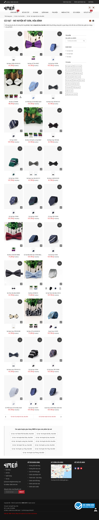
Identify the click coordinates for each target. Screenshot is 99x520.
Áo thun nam (69, 84)
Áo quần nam (69, 66)
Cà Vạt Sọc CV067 (33, 216)
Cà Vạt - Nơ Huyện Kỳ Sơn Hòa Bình (35, 16)
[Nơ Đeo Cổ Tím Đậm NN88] (11, 97)
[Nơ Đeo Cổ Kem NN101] (31, 288)
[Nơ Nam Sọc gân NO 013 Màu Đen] (31, 173)
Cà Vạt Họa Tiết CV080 (53, 369)
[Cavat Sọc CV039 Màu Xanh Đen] (53, 387)
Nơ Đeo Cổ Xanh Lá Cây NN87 (33, 140)
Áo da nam (68, 77)
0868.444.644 (14, 2)
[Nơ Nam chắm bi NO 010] (13, 43)
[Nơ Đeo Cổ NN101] (33, 273)
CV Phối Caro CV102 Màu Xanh (13, 408)
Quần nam (75, 80)
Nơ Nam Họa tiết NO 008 (13, 331)
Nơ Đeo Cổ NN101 (33, 293)
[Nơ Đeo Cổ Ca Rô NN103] (33, 311)
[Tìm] (84, 40)
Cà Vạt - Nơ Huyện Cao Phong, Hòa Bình (33, 452)
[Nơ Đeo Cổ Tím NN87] (40, 135)
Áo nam (82, 80)
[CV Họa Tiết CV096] (53, 196)
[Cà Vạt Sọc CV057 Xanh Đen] (31, 403)
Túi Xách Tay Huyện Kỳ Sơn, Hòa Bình (19, 416)
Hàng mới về (14, 11)
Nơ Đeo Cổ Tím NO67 (33, 63)
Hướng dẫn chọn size (34, 468)
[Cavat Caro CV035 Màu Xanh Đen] (55, 326)
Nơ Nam (69, 56)
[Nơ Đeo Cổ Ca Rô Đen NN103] (31, 326)
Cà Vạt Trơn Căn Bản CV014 (53, 293)
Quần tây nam (78, 73)
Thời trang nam (8, 16)
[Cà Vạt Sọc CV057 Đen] (35, 403)
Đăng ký (21, 492)
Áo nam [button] (35, 12)
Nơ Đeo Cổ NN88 (13, 101)
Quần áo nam (69, 91)
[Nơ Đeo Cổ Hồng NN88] (16, 97)
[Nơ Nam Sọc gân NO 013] (33, 158)
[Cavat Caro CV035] (53, 311)
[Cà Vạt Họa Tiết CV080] (53, 349)
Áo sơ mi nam (77, 66)
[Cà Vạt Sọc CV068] (13, 196)
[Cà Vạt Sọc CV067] (33, 196)
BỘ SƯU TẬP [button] (25, 12)
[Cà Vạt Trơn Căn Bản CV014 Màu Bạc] (46, 288)
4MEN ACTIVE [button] (65, 12)
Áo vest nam (69, 70)
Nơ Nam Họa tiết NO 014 (13, 369)
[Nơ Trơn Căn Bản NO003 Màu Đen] (13, 288)
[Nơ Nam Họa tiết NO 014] (13, 349)
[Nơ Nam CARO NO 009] (53, 158)
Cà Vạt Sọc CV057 (33, 408)
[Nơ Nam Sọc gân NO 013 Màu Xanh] (35, 173)
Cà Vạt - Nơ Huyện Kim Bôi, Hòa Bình (45, 441)
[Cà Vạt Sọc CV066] (33, 349)
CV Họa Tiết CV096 (53, 216)
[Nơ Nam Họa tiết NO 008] (13, 311)
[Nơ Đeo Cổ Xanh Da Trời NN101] (35, 288)
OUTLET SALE (88, 11)
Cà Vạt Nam (70, 53)
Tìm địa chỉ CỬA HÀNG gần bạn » (60, 480)
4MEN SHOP (24, 503)
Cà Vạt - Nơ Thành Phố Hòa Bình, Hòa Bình (22, 433)
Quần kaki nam (77, 70)
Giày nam (76, 84)
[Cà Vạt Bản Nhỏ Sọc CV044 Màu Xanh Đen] (33, 234)
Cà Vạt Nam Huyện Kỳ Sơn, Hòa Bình (47, 416)
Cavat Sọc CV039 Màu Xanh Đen (53, 408)
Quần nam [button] (45, 12)
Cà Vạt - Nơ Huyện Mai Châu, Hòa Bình (22, 437)
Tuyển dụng (9, 476)
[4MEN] (9, 8)
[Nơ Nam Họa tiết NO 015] (53, 81)
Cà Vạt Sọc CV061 (53, 255)
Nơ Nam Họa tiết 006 (53, 140)
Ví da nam (68, 87)
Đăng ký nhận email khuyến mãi (12, 489)
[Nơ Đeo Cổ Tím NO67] (33, 43)
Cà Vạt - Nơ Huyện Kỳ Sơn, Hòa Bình (45, 437)
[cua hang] (61, 471)
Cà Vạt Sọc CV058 (53, 63)
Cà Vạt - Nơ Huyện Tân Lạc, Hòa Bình (22, 445)
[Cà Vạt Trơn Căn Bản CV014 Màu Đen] (51, 288)
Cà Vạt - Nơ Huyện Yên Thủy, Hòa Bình (45, 449)
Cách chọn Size (67, 2)
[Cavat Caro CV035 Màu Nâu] (51, 326)
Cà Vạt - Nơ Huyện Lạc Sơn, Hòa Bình (45, 445)
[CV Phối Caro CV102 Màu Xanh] (13, 387)
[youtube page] (81, 468)
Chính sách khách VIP (35, 474)
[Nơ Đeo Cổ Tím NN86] (13, 250)
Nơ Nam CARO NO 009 (53, 178)
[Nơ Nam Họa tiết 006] (53, 120)
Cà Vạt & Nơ (70, 51)
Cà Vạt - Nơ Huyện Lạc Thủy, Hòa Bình (22, 449)
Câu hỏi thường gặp (34, 471)
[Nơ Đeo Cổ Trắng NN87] (31, 135)
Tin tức (7, 479)
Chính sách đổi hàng (34, 480)
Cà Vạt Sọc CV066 (33, 369)
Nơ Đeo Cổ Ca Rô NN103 (33, 331)
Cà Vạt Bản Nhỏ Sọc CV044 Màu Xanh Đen (33, 255)
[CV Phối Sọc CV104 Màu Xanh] (33, 81)
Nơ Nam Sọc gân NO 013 (33, 178)
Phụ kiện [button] (55, 12)
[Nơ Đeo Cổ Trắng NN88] (6, 97)
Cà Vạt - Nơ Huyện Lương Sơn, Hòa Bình (22, 441)
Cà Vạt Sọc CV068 (13, 216)
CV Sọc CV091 (13, 140)
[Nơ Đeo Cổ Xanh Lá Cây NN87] (33, 120)
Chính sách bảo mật (34, 483)
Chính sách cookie (34, 486)
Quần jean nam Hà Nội (71, 94)
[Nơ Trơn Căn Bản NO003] (13, 273)
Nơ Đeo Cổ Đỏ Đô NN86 (13, 255)
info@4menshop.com (15, 481)
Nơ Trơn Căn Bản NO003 (13, 293)
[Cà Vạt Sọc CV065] (13, 158)
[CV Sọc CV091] (13, 120)
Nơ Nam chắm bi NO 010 (13, 63)
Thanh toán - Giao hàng (35, 477)
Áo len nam (69, 80)
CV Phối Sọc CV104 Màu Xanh (33, 101)
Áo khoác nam (76, 77)
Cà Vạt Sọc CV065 (13, 178)
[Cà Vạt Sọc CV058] (53, 43)
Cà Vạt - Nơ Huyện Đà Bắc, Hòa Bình (46, 433)
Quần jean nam (69, 73)
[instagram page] (78, 468)
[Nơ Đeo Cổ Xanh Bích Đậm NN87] (35, 135)
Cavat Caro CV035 (53, 331)
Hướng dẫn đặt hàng (34, 465)
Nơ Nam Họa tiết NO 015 (53, 101)
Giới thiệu (90, 2)
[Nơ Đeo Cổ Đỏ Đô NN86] (13, 234)
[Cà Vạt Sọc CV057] (33, 387)
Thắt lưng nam (76, 87)
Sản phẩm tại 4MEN (70, 38)
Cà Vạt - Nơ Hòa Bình (19, 16)
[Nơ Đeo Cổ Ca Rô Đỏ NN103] (35, 326)
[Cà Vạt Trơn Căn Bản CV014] (53, 273)
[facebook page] (75, 468)
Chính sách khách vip (79, 2)
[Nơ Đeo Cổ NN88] (13, 81)
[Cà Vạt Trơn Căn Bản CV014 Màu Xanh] (55, 288)
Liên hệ (8, 473)
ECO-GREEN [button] (76, 12)
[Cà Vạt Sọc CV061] (53, 234)
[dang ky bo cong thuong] (85, 505)
